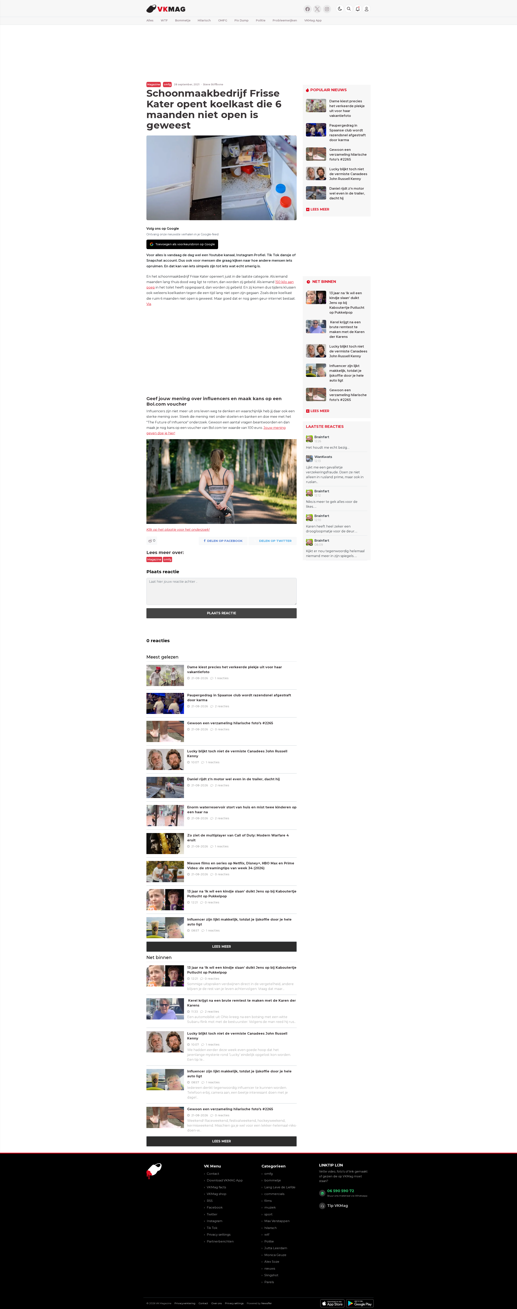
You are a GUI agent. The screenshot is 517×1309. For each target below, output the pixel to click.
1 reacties (222, 678)
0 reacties (222, 729)
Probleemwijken (285, 20)
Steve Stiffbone (213, 84)
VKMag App (313, 20)
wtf (266, 1234)
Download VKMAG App (225, 1180)
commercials (274, 1194)
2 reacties (222, 706)
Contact (213, 1174)
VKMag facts (216, 1187)
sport (268, 1214)
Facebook (215, 1207)
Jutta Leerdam (275, 1248)
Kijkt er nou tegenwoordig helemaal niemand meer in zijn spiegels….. (335, 553)
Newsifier (266, 1303)
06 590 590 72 (340, 1191)
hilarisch (270, 1228)
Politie (260, 20)
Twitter (212, 1214)
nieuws (269, 1268)
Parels (269, 1282)
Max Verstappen (277, 1221)
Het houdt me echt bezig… (327, 447)
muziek (270, 1207)
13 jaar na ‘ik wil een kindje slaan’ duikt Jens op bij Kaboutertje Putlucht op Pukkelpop (346, 302)
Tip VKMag (337, 1205)
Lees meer (221, 946)
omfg (167, 84)
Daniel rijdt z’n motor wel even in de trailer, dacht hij (233, 779)
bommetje (272, 1180)
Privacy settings (218, 1234)
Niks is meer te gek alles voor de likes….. (331, 504)
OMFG (222, 20)
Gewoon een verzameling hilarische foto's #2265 (230, 723)
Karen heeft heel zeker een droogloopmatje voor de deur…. (331, 528)
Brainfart (321, 437)
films (268, 1201)
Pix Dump (241, 20)
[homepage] (197, 8)
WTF (164, 20)
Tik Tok (212, 1228)
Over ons (216, 1303)
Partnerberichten (220, 1241)
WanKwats (323, 457)
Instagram (214, 1221)
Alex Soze (271, 1262)
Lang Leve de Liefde (279, 1187)
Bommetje (182, 20)
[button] (349, 9)
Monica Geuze (275, 1255)
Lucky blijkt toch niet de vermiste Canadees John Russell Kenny (348, 174)
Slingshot (271, 1275)
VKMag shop (216, 1194)
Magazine (153, 84)
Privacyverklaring (184, 1303)
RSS (210, 1201)
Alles (149, 20)
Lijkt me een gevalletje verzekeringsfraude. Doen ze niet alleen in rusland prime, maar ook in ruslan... (335, 474)
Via (148, 304)
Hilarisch (204, 20)
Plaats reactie (221, 613)
